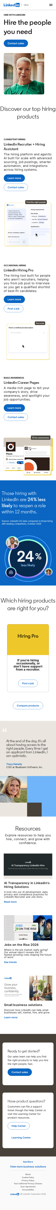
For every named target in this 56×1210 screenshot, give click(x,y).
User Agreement (28, 1186)
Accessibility (28, 1190)
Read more (10, 901)
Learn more (10, 1017)
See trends (10, 962)
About (28, 1174)
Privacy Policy (28, 1180)
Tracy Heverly (14, 764)
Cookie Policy (28, 1177)
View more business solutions (28, 1166)
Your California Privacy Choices (28, 1183)
